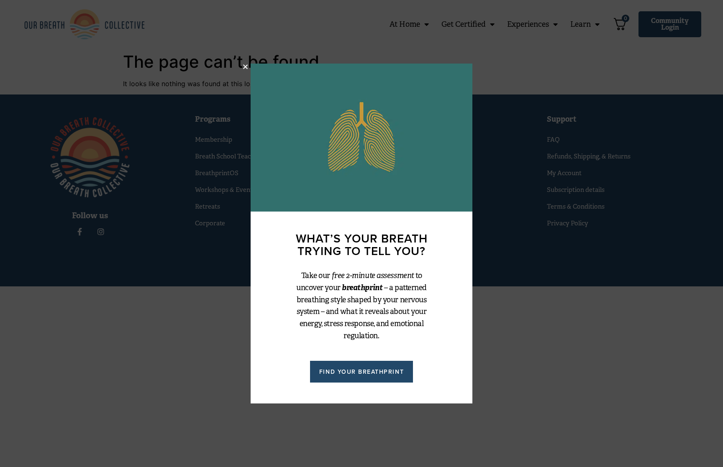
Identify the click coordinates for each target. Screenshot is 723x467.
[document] (361, 233)
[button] (245, 67)
